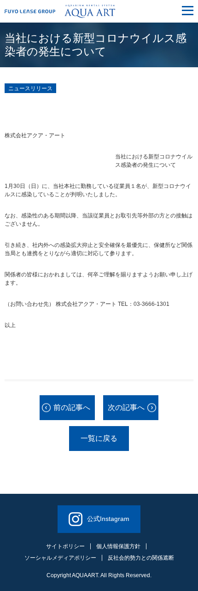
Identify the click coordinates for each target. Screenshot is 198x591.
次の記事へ (126, 407)
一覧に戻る (99, 438)
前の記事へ (71, 407)
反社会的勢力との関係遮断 (141, 558)
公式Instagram (108, 518)
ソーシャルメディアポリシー (60, 558)
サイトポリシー (65, 546)
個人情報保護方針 (118, 546)
